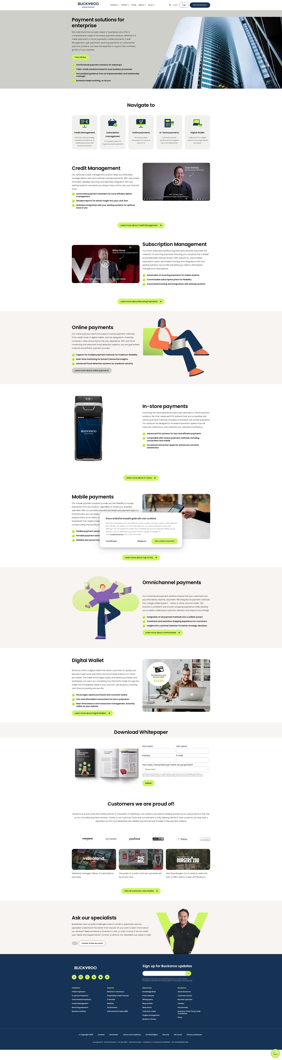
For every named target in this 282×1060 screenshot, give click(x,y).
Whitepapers (147, 999)
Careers (181, 1003)
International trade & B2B (117, 1011)
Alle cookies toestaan (164, 541)
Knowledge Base (149, 992)
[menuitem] (115, 5)
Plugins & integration (151, 1015)
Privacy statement (194, 1035)
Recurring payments (80, 1007)
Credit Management (80, 1003)
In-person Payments (80, 996)
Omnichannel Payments (81, 999)
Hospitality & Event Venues (118, 996)
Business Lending (79, 1011)
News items (147, 1007)
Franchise (111, 999)
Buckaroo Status (149, 1019)
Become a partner (185, 999)
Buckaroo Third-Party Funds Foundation (189, 1012)
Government (112, 1007)
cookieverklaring (116, 535)
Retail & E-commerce (115, 992)
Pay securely (183, 1007)
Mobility (110, 1003)
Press (180, 1017)
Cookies (101, 1035)
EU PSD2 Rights (152, 1035)
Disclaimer (113, 1035)
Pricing (133, 5)
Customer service (185, 996)
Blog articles (147, 1003)
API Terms (178, 1035)
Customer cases (149, 1011)
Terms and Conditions (132, 1035)
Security (165, 1035)
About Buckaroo (184, 992)
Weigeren (141, 541)
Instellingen (111, 541)
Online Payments (78, 992)
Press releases (148, 996)
